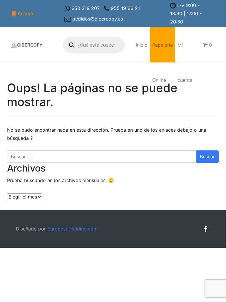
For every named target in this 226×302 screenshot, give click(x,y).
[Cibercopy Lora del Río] (26, 44)
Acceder (27, 13)
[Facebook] (205, 229)
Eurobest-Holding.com (72, 229)
